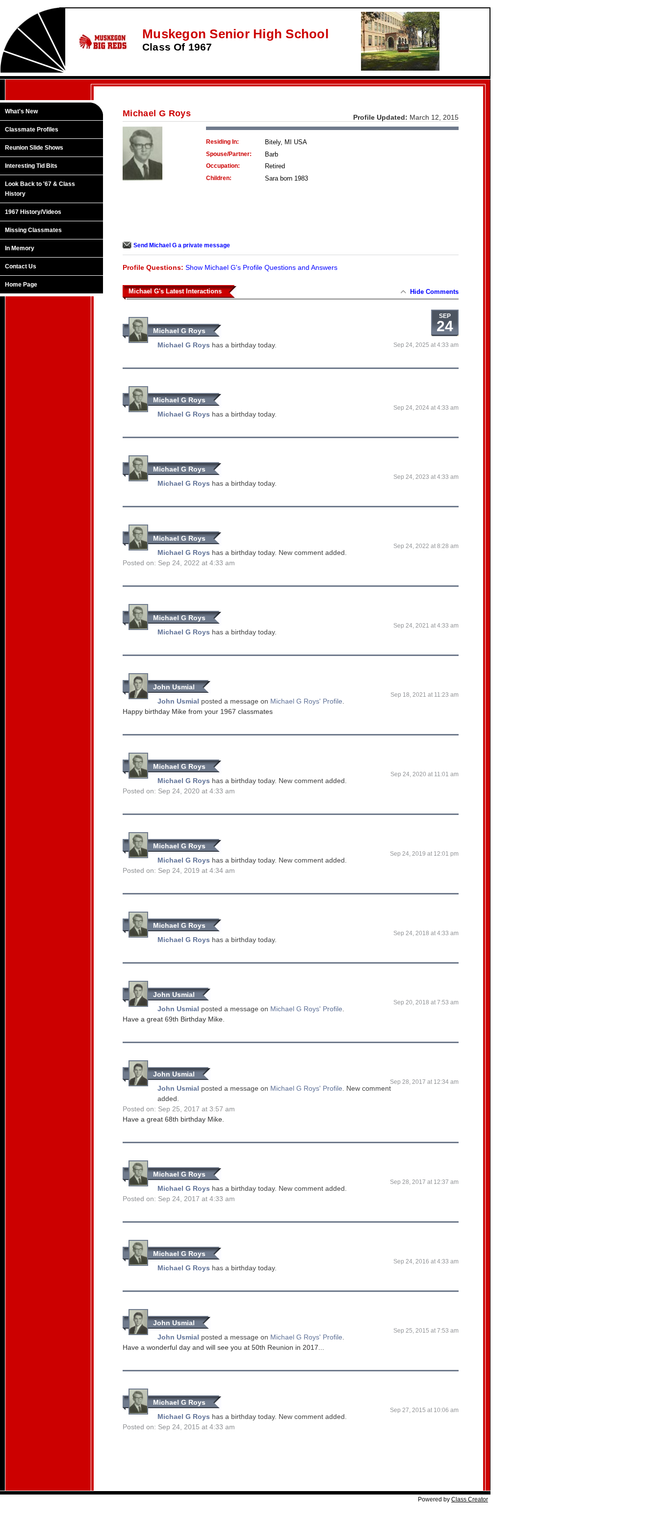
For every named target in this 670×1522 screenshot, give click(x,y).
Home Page (21, 284)
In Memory (19, 248)
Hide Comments (434, 291)
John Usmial (174, 687)
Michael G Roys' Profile (306, 701)
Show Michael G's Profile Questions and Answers (261, 267)
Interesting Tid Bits (31, 165)
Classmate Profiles (31, 129)
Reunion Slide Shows (34, 147)
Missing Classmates (33, 230)
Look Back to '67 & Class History (40, 189)
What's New (21, 111)
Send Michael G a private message (181, 245)
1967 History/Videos (33, 212)
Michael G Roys (179, 331)
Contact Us (20, 266)
